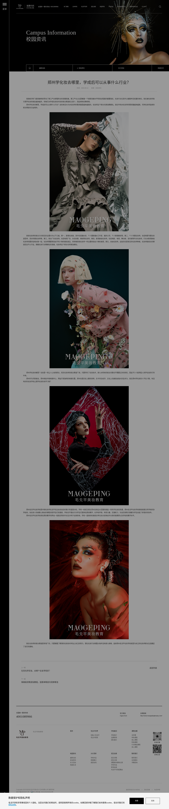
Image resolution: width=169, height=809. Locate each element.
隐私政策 (12, 805)
